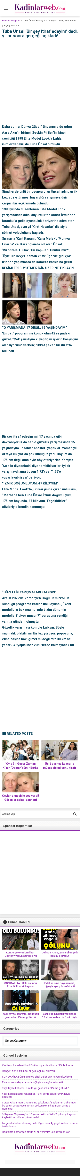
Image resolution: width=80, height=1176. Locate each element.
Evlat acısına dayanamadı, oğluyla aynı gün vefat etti (59, 985)
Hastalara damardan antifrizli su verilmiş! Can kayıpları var (36, 1131)
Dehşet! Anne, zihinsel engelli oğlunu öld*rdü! (59, 954)
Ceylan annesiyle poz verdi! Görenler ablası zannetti (20, 797)
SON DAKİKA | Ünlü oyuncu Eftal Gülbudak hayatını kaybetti (20, 986)
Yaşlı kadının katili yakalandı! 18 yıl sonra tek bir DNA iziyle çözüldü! (59, 1017)
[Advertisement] (40, 84)
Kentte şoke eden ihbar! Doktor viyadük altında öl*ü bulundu (21, 956)
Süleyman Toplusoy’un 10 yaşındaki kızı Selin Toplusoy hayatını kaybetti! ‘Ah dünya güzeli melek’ (39, 1116)
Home (5, 20)
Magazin (15, 20)
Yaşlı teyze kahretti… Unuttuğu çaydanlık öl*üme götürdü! (20, 1015)
